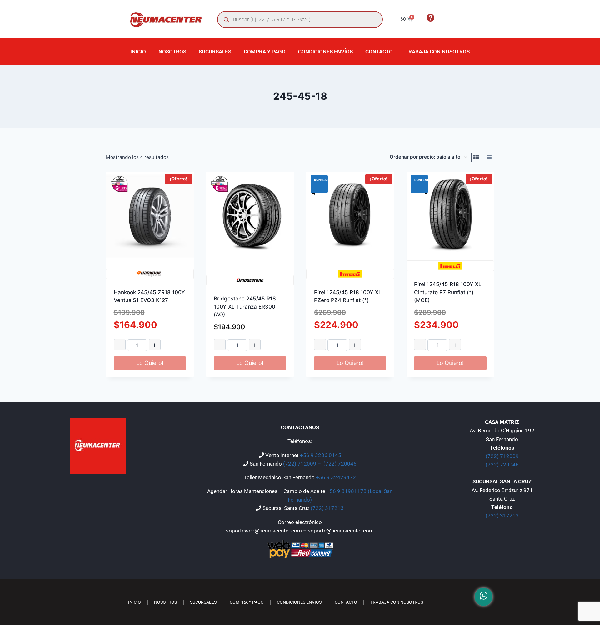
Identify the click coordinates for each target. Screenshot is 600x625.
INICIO (138, 51)
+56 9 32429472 (336, 477)
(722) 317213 (327, 508)
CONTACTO (379, 51)
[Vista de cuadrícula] (476, 157)
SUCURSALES (215, 51)
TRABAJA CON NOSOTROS (437, 51)
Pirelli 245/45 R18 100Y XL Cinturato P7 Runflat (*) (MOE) (448, 292)
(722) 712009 (502, 456)
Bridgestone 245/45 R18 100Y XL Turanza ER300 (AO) (245, 306)
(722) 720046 (340, 464)
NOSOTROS (172, 51)
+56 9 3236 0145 (320, 455)
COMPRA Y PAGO (265, 51)
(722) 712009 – (302, 464)
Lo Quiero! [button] (149, 363)
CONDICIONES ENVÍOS (325, 51)
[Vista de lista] (489, 157)
